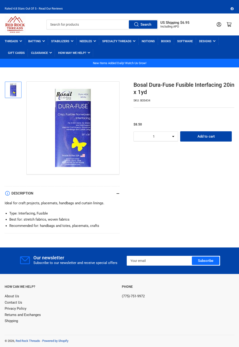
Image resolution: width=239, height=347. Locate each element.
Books (166, 41)
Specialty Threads (116, 41)
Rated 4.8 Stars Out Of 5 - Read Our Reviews (34, 8)
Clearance (39, 53)
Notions (148, 41)
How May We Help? (72, 53)
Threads (11, 41)
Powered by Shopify (55, 341)
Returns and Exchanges (23, 315)
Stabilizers (60, 41)
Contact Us (13, 302)
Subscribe (205, 261)
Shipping (11, 321)
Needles (86, 41)
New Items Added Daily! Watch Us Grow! (119, 63)
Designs (205, 41)
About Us (12, 296)
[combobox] (102, 24)
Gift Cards (16, 53)
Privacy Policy (15, 308)
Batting (34, 41)
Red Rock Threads (28, 341)
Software (185, 41)
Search (146, 24)
